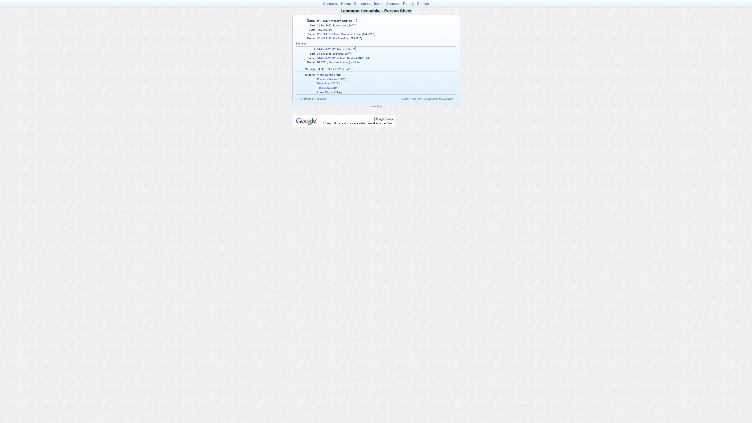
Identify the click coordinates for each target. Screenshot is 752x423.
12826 (351, 68)
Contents (330, 4)
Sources (393, 4)
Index (378, 4)
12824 (350, 53)
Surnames (362, 4)
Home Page (376, 106)
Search (423, 4)
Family (408, 4)
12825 (354, 25)
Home (346, 4)
